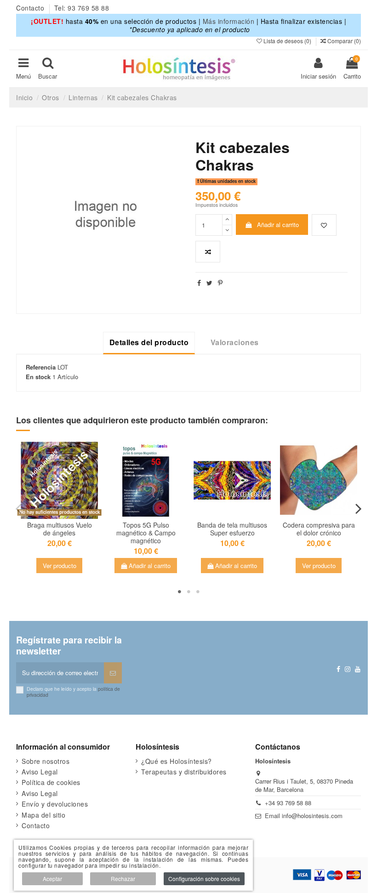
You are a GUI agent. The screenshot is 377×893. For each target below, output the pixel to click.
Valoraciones (235, 342)
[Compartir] (199, 282)
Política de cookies (51, 782)
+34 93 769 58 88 (288, 802)
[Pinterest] (220, 282)
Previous (18, 509)
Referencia (41, 367)
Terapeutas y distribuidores (184, 772)
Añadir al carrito (278, 224)
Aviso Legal (40, 772)
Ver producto (59, 565)
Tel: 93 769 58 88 (81, 7)
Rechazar (123, 878)
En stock (38, 377)
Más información (229, 21)
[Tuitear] (209, 282)
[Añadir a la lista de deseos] (324, 225)
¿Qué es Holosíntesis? (176, 761)
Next (358, 509)
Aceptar (52, 878)
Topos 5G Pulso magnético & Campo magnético (146, 532)
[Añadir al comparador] (207, 252)
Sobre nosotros (45, 761)
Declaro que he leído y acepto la (73, 691)
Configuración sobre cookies (204, 878)
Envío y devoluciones (55, 804)
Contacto (31, 7)
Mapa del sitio (43, 815)
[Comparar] (152, 510)
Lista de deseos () (287, 41)
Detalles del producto (149, 342)
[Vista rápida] (59, 522)
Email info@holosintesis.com (304, 815)
